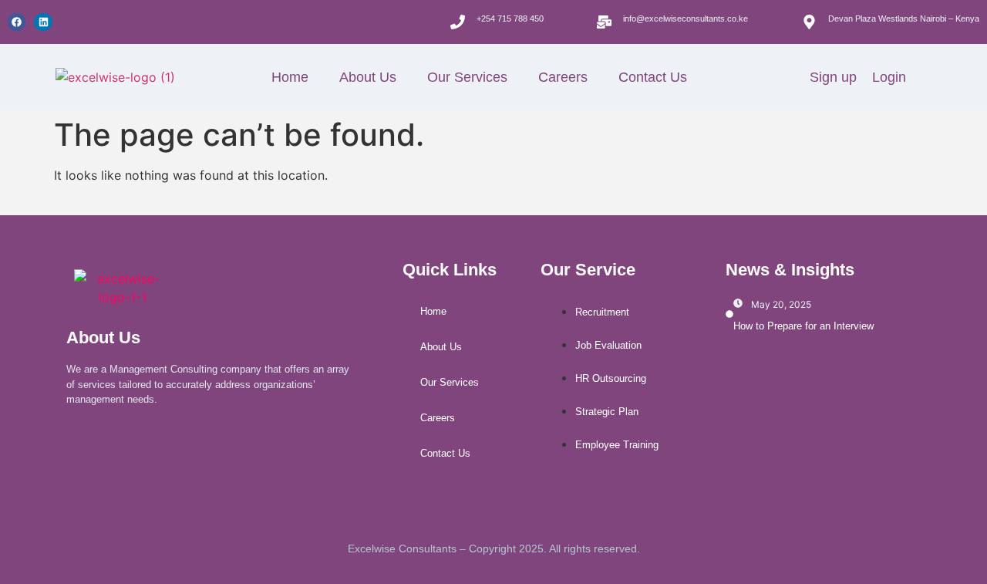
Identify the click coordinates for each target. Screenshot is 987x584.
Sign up (833, 77)
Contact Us (652, 77)
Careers (563, 77)
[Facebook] (16, 22)
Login (889, 77)
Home (289, 77)
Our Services (467, 77)
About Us (367, 77)
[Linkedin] (43, 22)
